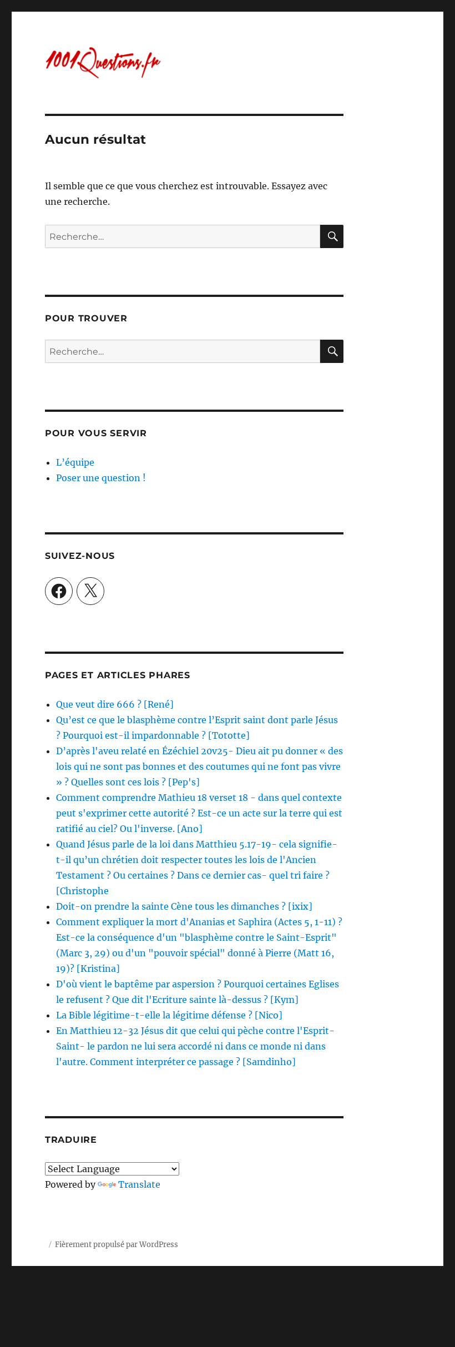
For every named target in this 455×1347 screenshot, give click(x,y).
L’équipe (75, 462)
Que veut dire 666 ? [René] (115, 704)
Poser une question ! (101, 477)
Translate (139, 1184)
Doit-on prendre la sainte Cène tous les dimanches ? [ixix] (184, 906)
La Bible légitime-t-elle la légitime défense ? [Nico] (169, 1015)
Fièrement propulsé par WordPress (116, 1244)
